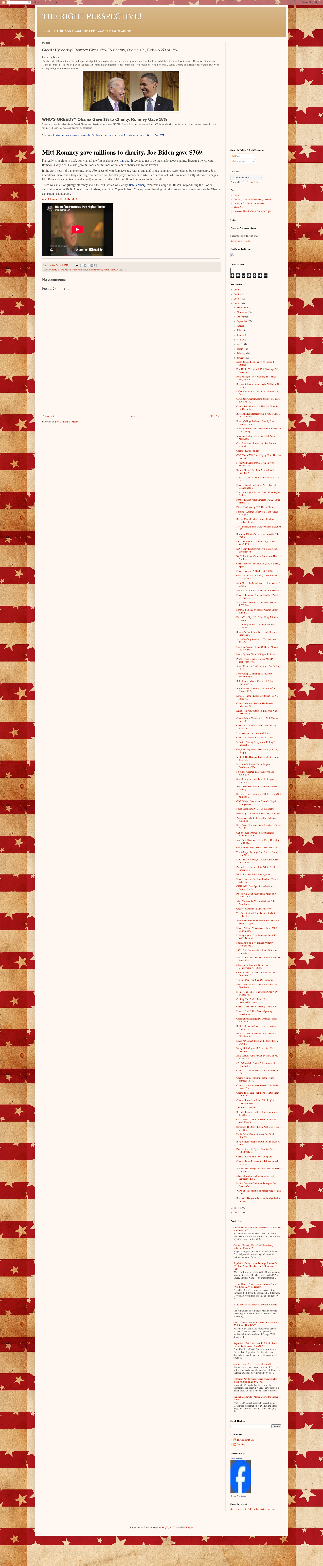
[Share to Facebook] (91, 265)
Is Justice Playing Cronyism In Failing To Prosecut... (256, 743)
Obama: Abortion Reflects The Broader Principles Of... (255, 705)
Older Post (214, 416)
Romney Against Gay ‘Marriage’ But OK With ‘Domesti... (256, 937)
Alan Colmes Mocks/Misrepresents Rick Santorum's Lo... (255, 1177)
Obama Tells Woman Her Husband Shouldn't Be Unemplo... (257, 408)
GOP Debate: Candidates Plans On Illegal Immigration (256, 803)
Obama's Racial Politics (247, 450)
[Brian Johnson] (240, 1492)
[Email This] (82, 265)
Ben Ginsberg (137, 185)
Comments (240, 161)
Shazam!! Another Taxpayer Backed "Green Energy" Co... (257, 513)
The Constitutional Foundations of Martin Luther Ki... (256, 915)
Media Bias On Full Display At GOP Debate (257, 590)
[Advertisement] (131, 389)
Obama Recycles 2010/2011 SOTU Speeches (257, 571)
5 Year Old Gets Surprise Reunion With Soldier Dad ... (255, 464)
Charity (53, 269)
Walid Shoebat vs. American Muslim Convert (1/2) (255, 1306)
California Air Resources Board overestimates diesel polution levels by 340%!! (255, 1380)
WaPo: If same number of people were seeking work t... (258, 1192)
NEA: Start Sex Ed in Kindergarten (253, 874)
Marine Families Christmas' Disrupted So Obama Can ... (256, 1185)
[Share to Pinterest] (95, 265)
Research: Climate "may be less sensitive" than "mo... (258, 535)
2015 (237, 289)
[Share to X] (88, 265)
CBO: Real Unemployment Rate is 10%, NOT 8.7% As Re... (258, 400)
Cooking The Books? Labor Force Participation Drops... (252, 1001)
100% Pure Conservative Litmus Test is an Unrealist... (256, 951)
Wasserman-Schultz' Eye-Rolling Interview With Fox (256, 819)
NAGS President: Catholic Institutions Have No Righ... (257, 558)
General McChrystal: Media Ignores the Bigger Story (256, 1398)
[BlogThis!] (85, 265)
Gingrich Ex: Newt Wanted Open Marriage (256, 847)
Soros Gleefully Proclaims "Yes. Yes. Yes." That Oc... (257, 641)
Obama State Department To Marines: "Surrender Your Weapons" (257, 1229)
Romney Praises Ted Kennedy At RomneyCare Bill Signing (258, 430)
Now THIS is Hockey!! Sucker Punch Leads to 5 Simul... (257, 861)
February (241, 353)
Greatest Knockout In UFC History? (253, 908)
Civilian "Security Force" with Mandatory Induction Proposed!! (254, 1247)
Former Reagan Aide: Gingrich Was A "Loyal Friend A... (258, 501)
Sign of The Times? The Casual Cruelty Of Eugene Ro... (257, 993)
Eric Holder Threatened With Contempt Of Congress (256, 371)
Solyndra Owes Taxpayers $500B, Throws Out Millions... (258, 795)
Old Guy (241, 1444)
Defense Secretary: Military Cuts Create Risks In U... (258, 479)
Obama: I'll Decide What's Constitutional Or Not (257, 1072)
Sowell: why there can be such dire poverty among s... (257, 780)
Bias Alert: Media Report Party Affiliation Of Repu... (258, 385)
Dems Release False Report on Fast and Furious (255, 363)
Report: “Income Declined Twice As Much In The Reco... (258, 1113)
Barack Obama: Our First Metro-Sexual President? (255, 472)
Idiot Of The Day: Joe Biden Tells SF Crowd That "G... (257, 758)
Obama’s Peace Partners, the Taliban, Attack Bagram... (257, 1162)
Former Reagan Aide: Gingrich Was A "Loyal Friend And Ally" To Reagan (255, 1285)
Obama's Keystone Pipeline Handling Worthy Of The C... (257, 596)
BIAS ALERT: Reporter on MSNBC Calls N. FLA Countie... (258, 415)
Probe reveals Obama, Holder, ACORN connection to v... (255, 660)
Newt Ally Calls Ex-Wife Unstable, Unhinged (258, 813)
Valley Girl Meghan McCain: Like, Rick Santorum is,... (255, 1050)
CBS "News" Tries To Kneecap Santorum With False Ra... (256, 1121)
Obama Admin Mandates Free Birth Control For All (257, 719)
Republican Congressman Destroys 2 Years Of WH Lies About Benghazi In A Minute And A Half (256, 1266)
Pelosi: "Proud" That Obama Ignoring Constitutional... (254, 1013)
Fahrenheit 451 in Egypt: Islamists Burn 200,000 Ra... (255, 1151)
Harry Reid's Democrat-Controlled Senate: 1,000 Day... (256, 604)
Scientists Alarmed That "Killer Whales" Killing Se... (255, 773)
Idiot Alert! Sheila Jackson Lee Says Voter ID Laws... (258, 584)
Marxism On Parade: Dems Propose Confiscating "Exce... (253, 766)
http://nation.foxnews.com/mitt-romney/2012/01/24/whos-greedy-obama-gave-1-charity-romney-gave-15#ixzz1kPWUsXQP (109, 135)
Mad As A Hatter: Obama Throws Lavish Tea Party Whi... (258, 959)
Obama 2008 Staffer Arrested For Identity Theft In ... (256, 727)
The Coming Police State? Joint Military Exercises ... (255, 626)
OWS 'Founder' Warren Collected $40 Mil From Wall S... (256, 974)
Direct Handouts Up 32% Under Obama (255, 507)
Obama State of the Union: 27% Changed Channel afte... (256, 486)
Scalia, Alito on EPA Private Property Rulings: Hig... (254, 944)
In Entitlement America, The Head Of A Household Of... (255, 690)
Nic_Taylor (167, 1527)
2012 (237, 303)
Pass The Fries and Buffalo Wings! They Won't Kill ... (255, 543)
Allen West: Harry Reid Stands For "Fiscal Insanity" (256, 788)
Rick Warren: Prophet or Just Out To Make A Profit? (258, 1143)
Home (132, 416)
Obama (119, 269)
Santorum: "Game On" (247, 1107)
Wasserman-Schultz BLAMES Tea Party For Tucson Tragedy (257, 922)
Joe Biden (82, 269)
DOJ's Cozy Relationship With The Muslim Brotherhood (257, 550)
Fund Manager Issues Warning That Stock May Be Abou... (256, 378)
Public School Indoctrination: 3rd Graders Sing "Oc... (256, 1136)
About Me (238, 207)
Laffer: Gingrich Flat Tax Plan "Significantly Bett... (257, 393)
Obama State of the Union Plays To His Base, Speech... (258, 565)
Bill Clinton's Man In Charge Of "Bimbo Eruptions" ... (255, 682)
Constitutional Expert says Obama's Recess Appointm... (256, 1020)
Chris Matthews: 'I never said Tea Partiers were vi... (256, 445)
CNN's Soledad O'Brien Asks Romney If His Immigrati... (257, 1064)
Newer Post (48, 416)
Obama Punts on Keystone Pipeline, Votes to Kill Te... (257, 880)
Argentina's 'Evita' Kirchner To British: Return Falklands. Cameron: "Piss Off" (256, 1345)
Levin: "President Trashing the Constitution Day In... (257, 1042)
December (242, 307)
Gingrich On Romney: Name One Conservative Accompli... (252, 966)
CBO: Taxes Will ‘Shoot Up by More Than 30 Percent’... (258, 457)
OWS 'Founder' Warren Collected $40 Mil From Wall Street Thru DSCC (256, 1324)
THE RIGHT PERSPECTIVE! (92, 15)
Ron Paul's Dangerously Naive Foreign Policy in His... (258, 1199)
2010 (237, 1212)
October (241, 316)
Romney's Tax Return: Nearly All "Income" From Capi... (257, 633)
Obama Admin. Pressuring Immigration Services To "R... (255, 1079)
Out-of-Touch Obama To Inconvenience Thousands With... (255, 834)
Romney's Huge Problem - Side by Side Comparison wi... (255, 422)
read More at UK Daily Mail (59, 199)
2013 (237, 298)
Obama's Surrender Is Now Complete (254, 1156)
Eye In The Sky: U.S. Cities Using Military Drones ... (257, 619)
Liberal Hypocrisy (95, 269)
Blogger (189, 1527)
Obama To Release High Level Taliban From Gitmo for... (257, 1094)
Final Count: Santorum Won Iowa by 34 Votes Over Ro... (258, 827)
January (241, 357)
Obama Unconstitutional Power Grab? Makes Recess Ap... (257, 1087)
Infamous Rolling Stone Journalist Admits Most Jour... (256, 437)
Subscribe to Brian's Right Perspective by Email (253, 1509)
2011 (237, 1208)
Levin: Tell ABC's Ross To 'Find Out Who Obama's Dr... (256, 712)
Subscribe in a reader (240, 240)
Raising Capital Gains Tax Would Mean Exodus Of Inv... (255, 520)
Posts (237, 155)
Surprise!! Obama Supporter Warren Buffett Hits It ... (257, 611)
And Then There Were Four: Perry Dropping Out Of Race (257, 841)
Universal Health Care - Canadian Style (252, 211)
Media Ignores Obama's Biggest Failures (255, 654)
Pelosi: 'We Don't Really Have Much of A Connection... (256, 895)
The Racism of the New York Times (253, 732)
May (239, 339)
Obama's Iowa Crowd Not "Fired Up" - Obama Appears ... (255, 1101)
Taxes (125, 269)
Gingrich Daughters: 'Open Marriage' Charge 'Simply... (257, 751)
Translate (253, 181)
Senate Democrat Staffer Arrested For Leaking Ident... (258, 668)
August (240, 325)
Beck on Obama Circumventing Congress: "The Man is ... (256, 1035)
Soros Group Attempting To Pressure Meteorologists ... (254, 675)
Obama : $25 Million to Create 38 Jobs (254, 737)
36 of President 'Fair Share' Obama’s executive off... (258, 528)
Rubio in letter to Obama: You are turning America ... (256, 1027)
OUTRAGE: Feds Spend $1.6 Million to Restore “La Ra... (255, 888)
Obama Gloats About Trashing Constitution (257, 1006)
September (242, 321)
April (240, 344)
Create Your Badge (238, 1496)
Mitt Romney (109, 269)
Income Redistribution (67, 269)
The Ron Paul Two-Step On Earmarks (254, 979)
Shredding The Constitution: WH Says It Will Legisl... (258, 1128)
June (239, 334)
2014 (237, 294)
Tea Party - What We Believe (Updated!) (253, 199)
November (242, 311)
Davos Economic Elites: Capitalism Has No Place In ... (257, 697)
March (240, 348)
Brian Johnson (236, 1459)
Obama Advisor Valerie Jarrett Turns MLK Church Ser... (256, 929)
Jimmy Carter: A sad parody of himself (252, 1363)
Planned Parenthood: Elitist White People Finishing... (256, 868)
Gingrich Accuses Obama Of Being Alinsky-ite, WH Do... (257, 648)
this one (124, 160)
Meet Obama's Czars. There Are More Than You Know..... (257, 986)
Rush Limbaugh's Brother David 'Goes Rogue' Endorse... (258, 494)
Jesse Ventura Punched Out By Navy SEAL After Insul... (257, 1057)
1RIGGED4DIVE (245, 1439)
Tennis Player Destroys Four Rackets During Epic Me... (257, 854)
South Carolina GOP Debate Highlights (255, 808)
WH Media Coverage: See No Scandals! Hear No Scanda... (258, 1170)
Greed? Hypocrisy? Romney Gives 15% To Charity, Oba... (256, 577)
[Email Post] (76, 265)
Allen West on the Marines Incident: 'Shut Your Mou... (256, 902)
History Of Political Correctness (249, 203)
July (239, 330)
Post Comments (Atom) (66, 421)
